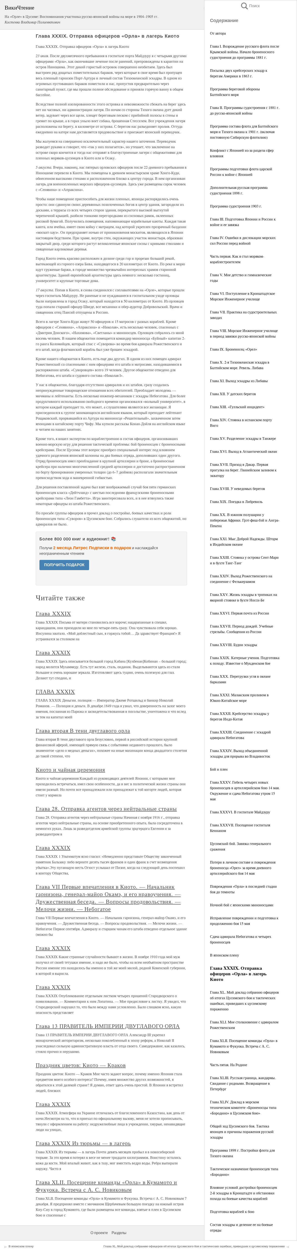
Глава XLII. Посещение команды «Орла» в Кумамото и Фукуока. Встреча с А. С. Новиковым (244, 1046)
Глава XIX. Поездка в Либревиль (236, 501)
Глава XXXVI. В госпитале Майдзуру (240, 811)
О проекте (99, 1233)
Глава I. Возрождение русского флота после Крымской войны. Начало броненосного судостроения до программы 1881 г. (244, 52)
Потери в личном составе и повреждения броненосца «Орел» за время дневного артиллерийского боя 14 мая (242, 868)
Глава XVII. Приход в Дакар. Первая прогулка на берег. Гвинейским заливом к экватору (243, 470)
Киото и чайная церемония (70, 769)
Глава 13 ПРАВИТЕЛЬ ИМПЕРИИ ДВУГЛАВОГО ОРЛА (108, 1026)
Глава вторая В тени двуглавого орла (83, 730)
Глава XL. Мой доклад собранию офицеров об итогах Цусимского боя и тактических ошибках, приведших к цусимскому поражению (194, 1246)
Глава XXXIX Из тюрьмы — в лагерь (83, 1143)
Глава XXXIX (53, 613)
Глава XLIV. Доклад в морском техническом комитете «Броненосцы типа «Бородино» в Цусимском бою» (243, 1107)
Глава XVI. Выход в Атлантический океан (243, 451)
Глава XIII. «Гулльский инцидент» (237, 406)
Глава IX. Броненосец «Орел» (233, 349)
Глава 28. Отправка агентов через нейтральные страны (106, 808)
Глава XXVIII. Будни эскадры (233, 644)
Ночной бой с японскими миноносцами (241, 904)
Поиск (250, 6)
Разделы (119, 1233)
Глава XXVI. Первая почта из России (239, 613)
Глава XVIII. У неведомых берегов (237, 488)
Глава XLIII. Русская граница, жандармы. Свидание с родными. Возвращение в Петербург (243, 1083)
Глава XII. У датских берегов (233, 393)
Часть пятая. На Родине (228, 1064)
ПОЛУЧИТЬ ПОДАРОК (64, 565)
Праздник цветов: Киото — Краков (81, 1065)
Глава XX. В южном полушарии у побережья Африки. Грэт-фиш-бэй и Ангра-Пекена (244, 520)
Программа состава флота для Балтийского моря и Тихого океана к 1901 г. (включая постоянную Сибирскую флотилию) (244, 132)
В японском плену (224, 955)
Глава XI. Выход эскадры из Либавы (239, 380)
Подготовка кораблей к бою (232, 1211)
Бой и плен (219, 769)
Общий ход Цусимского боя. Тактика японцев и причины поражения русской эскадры (242, 1132)
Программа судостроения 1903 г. (236, 206)
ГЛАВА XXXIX (55, 691)
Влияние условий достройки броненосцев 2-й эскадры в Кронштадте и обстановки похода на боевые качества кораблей (243, 1193)
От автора (218, 33)
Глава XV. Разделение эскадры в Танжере (243, 438)
